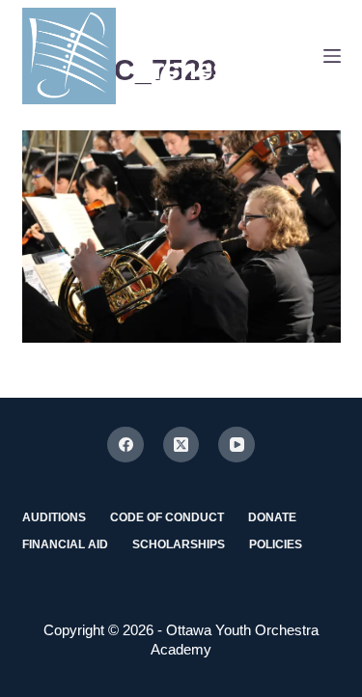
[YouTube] (236, 445)
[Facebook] (125, 445)
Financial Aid (65, 544)
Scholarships (178, 544)
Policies (275, 544)
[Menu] (332, 56)
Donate (272, 517)
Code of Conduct (167, 517)
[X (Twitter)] (181, 445)
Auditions (54, 517)
